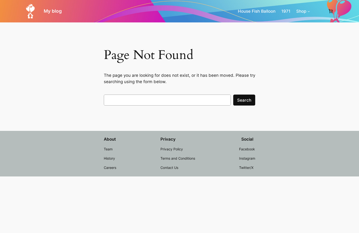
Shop (301, 11)
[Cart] (331, 11)
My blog (53, 11)
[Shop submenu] (308, 11)
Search (244, 100)
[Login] (319, 11)
